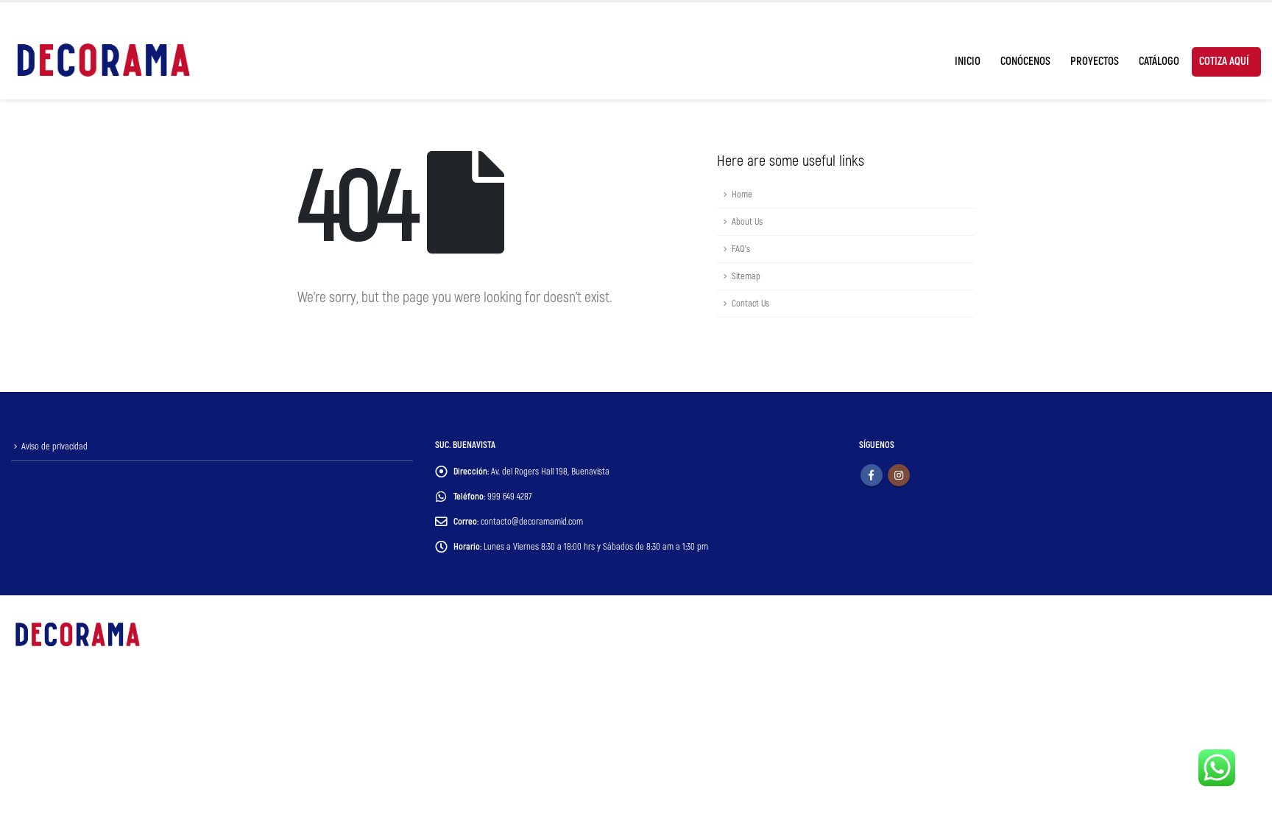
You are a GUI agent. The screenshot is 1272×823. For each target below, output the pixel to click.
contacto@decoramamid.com (532, 522)
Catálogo (1159, 62)
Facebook (872, 475)
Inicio (968, 62)
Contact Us (750, 303)
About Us (747, 222)
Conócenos (1025, 62)
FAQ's (741, 249)
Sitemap (746, 276)
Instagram (899, 475)
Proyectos (1094, 62)
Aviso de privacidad (54, 446)
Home (742, 194)
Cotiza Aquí (1224, 62)
